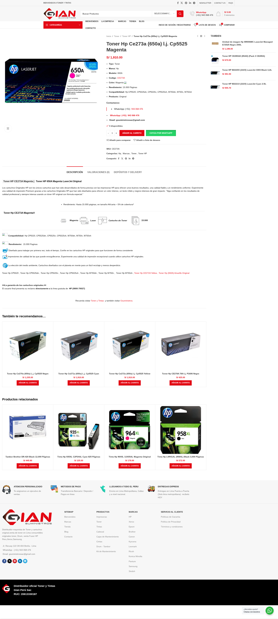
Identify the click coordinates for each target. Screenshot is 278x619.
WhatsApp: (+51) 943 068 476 (124, 115)
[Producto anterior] (197, 36)
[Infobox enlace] (201, 14)
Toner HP (126, 36)
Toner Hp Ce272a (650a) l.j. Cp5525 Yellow (129, 373)
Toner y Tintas (97, 301)
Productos (102, 512)
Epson (132, 526)
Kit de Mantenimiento (106, 551)
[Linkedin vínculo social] (190, 3)
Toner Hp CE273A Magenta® (19, 213)
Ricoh (131, 551)
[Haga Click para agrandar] (8, 128)
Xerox (131, 522)
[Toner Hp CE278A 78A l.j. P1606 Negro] (181, 347)
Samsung (133, 566)
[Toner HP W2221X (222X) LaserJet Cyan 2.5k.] (215, 87)
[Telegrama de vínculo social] (194, 3)
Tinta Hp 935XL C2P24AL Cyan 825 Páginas (78, 457)
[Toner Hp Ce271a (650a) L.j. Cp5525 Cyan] (79, 347)
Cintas (99, 541)
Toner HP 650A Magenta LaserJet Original (42, 181)
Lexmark (133, 546)
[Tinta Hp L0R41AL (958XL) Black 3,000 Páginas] (181, 430)
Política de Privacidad (171, 522)
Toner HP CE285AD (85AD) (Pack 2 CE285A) (243, 56)
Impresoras (101, 517)
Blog (66, 532)
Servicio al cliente (172, 512)
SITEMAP (68, 512)
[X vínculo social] (182, 3)
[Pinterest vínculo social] (186, 3)
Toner (116, 36)
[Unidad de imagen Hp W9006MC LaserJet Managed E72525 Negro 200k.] (215, 45)
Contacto (68, 536)
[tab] (75, 170)
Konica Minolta (135, 556)
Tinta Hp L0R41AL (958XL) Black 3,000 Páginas (180, 457)
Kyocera (132, 541)
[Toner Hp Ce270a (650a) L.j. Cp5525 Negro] (28, 347)
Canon (132, 536)
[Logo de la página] (59, 13)
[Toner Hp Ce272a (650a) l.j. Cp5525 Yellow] (130, 347)
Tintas (99, 526)
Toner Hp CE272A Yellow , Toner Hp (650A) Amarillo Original (161, 273)
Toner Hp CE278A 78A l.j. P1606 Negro (180, 373)
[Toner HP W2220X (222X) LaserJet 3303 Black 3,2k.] (215, 73)
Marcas (126, 153)
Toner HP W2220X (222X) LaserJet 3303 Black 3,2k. (247, 70)
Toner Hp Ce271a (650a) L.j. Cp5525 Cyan (78, 373)
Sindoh (132, 571)
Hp (119, 153)
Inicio (108, 36)
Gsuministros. (126, 301)
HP (130, 517)
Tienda (67, 526)
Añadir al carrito (131, 133)
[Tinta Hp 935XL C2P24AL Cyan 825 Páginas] (79, 430)
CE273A (121, 78)
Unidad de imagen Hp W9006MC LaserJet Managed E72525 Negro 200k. (247, 43)
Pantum (132, 561)
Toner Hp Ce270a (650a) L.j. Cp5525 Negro (28, 373)
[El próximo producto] (204, 36)
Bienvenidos (69, 517)
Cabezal (100, 532)
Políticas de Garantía (170, 517)
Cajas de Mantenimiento (107, 536)
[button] (161, 133)
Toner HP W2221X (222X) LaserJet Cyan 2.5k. (244, 84)
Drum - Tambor (103, 546)
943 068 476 (137, 109)
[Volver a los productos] (201, 36)
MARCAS (133, 512)
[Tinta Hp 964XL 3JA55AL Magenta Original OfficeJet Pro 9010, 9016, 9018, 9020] (130, 430)
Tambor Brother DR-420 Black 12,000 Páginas (28, 457)
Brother (132, 532)
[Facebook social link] (178, 3)
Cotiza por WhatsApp (161, 133)
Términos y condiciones (172, 526)
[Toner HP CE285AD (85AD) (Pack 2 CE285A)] (215, 59)
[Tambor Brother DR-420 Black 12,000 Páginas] (28, 430)
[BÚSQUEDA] (180, 13)
